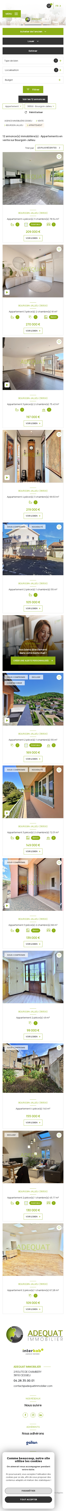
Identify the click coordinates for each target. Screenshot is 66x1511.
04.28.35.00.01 (24, 1380)
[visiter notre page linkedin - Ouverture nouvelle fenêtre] (40, 1415)
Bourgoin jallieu (14, 125)
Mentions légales (55, 1492)
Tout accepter (28, 1499)
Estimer (33, 50)
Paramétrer (28, 1490)
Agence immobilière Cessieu (18, 120)
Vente (41, 121)
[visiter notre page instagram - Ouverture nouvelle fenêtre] (33, 1415)
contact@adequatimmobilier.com (33, 1386)
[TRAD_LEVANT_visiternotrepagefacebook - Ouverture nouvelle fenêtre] (25, 1415)
